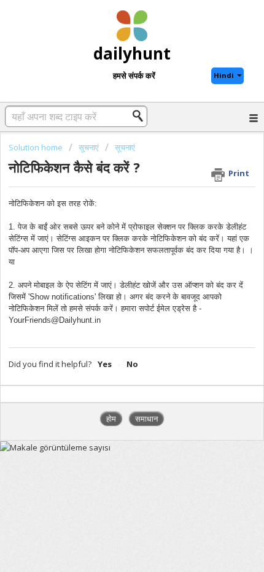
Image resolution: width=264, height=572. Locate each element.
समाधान (146, 418)
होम (111, 418)
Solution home (36, 147)
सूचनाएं (89, 147)
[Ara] (141, 116)
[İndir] (109, 276)
